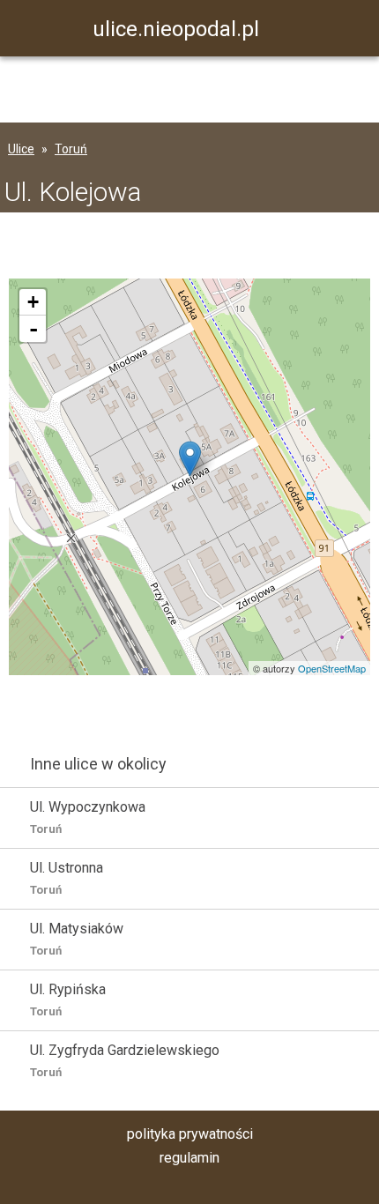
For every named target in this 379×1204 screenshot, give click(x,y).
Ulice (21, 149)
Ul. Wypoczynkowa (87, 817)
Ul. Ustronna (66, 877)
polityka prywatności (190, 1134)
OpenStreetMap (332, 668)
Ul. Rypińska (68, 999)
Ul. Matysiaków (76, 938)
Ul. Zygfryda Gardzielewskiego (124, 1060)
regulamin (189, 1157)
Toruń (71, 149)
